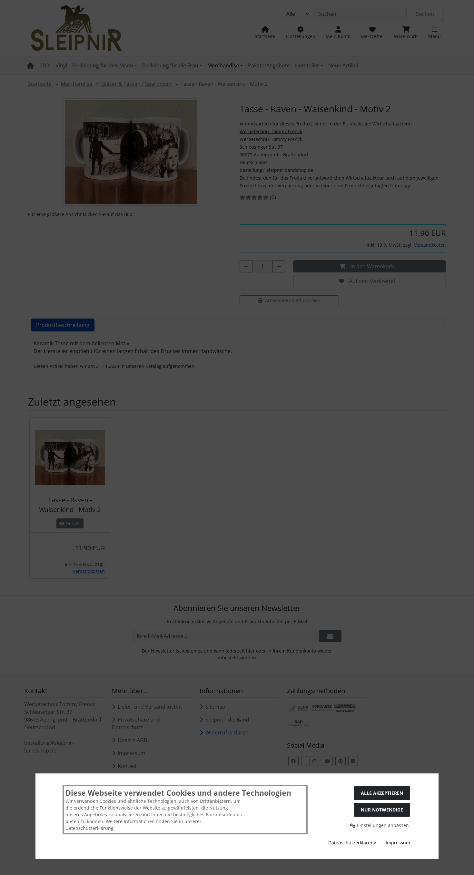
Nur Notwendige (382, 810)
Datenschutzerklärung (352, 843)
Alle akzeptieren (382, 793)
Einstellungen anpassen (382, 825)
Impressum (398, 843)
